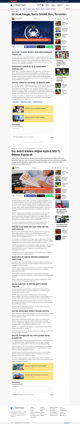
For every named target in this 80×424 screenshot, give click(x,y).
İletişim (61, 412)
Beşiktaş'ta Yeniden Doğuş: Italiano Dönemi (64, 48)
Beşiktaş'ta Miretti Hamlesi (64, 237)
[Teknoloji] (62, 219)
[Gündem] (62, 204)
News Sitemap (63, 415)
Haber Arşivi (62, 413)
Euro (53, 4)
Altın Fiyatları (53, 410)
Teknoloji (38, 9)
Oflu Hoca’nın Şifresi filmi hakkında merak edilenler (65, 191)
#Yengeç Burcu (16, 101)
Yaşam (20, 9)
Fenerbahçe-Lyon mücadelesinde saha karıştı (65, 92)
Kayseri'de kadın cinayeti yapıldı (65, 23)
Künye (61, 407)
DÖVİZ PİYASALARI (49, 1)
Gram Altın (61, 4)
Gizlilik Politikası (63, 410)
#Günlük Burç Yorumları (26, 101)
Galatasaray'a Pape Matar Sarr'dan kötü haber (65, 231)
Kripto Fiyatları (53, 412)
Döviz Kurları (53, 409)
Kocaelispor (28, 9)
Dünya (16, 9)
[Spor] (62, 55)
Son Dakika (53, 9)
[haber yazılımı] (66, 422)
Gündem (12, 9)
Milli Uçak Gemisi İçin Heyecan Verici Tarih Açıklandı (61, 211)
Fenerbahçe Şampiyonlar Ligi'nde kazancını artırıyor (64, 86)
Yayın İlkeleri (62, 409)
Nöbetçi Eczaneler (54, 415)
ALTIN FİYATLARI (57, 1)
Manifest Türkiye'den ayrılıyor (64, 42)
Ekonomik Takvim (54, 413)
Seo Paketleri (33, 417)
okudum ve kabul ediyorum (23, 136)
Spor (24, 9)
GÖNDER (51, 137)
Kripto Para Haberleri (35, 412)
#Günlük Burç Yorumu (37, 101)
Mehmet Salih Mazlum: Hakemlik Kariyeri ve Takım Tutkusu (65, 36)
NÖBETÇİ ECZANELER (65, 1)
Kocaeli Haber (14, 11)
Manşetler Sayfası (54, 407)
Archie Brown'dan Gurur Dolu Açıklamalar (61, 79)
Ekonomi (42, 9)
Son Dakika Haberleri (35, 415)
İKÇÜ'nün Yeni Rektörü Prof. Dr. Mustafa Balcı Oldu (65, 30)
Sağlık (33, 9)
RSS (12, 422)
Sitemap (42, 415)
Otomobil (47, 9)
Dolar (47, 4)
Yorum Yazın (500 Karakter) (17, 126)
